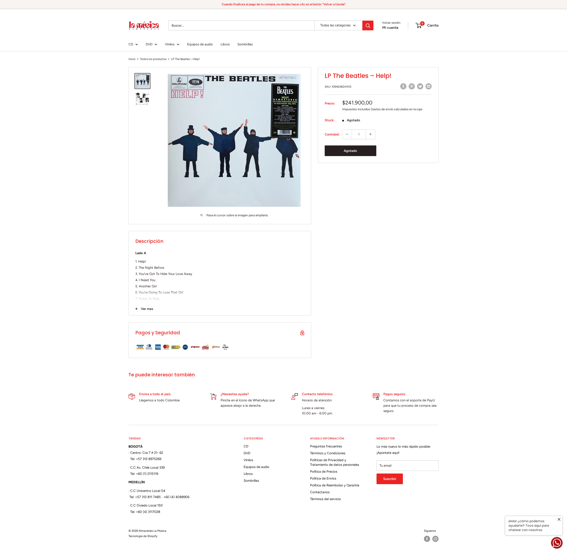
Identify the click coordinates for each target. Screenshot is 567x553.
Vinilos (170, 44)
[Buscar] (367, 25)
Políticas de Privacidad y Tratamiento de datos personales (334, 462)
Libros (225, 44)
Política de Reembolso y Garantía (334, 485)
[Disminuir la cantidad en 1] (347, 134)
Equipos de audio (200, 44)
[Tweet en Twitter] (420, 86)
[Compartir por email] (428, 86)
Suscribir (389, 479)
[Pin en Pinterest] (412, 86)
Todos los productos (153, 59)
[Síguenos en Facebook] (427, 539)
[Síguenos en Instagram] (435, 539)
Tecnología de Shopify (142, 536)
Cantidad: (332, 134)
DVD (149, 44)
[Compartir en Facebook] (403, 86)
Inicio (132, 59)
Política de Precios (323, 472)
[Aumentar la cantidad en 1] (370, 134)
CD (130, 44)
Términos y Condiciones (327, 453)
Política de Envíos (323, 478)
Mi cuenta (390, 27)
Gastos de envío (382, 109)
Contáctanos (320, 492)
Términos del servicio (325, 499)
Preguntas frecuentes (326, 446)
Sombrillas (245, 44)
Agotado (350, 151)
